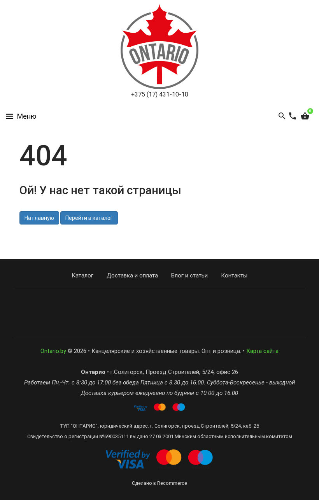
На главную (39, 218)
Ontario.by (53, 350)
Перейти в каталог (89, 218)
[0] (305, 116)
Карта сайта (262, 350)
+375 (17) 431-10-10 (159, 94)
